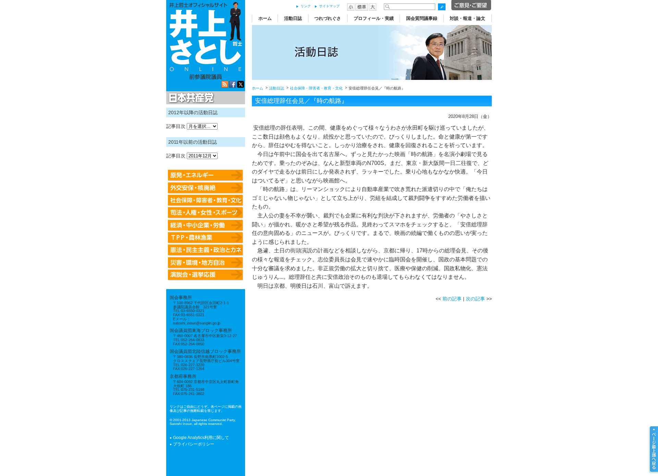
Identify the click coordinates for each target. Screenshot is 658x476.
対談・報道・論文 (467, 18)
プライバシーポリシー (193, 444)
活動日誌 (293, 18)
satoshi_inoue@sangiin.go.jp (196, 323)
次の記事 (475, 298)
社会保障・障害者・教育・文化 (316, 88)
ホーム (265, 18)
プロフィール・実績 (374, 18)
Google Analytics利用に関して (201, 437)
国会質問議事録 (421, 18)
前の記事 (452, 298)
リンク (306, 6)
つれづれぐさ (327, 18)
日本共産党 (190, 98)
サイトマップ (329, 6)
